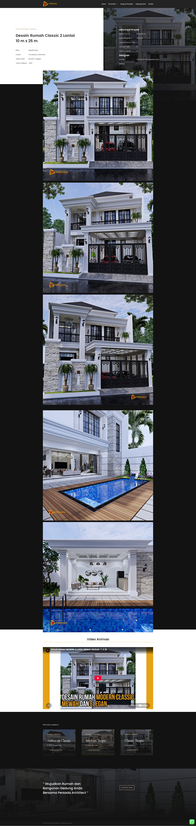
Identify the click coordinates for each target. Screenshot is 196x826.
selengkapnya (93, 750)
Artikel (150, 4)
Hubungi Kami (141, 4)
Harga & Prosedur (126, 4)
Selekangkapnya (56, 750)
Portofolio (112, 4)
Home (104, 4)
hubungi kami (127, 787)
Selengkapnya (132, 750)
